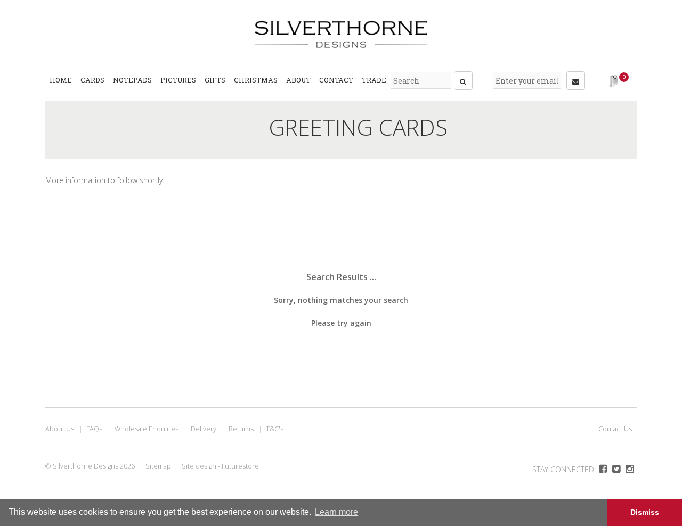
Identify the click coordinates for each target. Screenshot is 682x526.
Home (61, 80)
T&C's (274, 428)
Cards (92, 80)
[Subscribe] (575, 80)
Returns (241, 428)
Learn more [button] (336, 511)
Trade (374, 80)
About (298, 80)
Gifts (215, 80)
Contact (336, 80)
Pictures (178, 80)
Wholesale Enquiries (146, 428)
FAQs (94, 428)
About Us (59, 428)
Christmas (256, 80)
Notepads (132, 80)
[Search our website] (463, 80)
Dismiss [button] (644, 512)
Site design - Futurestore (220, 466)
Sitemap (158, 466)
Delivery (203, 428)
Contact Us (615, 428)
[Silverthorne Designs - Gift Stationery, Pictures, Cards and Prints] (341, 34)
